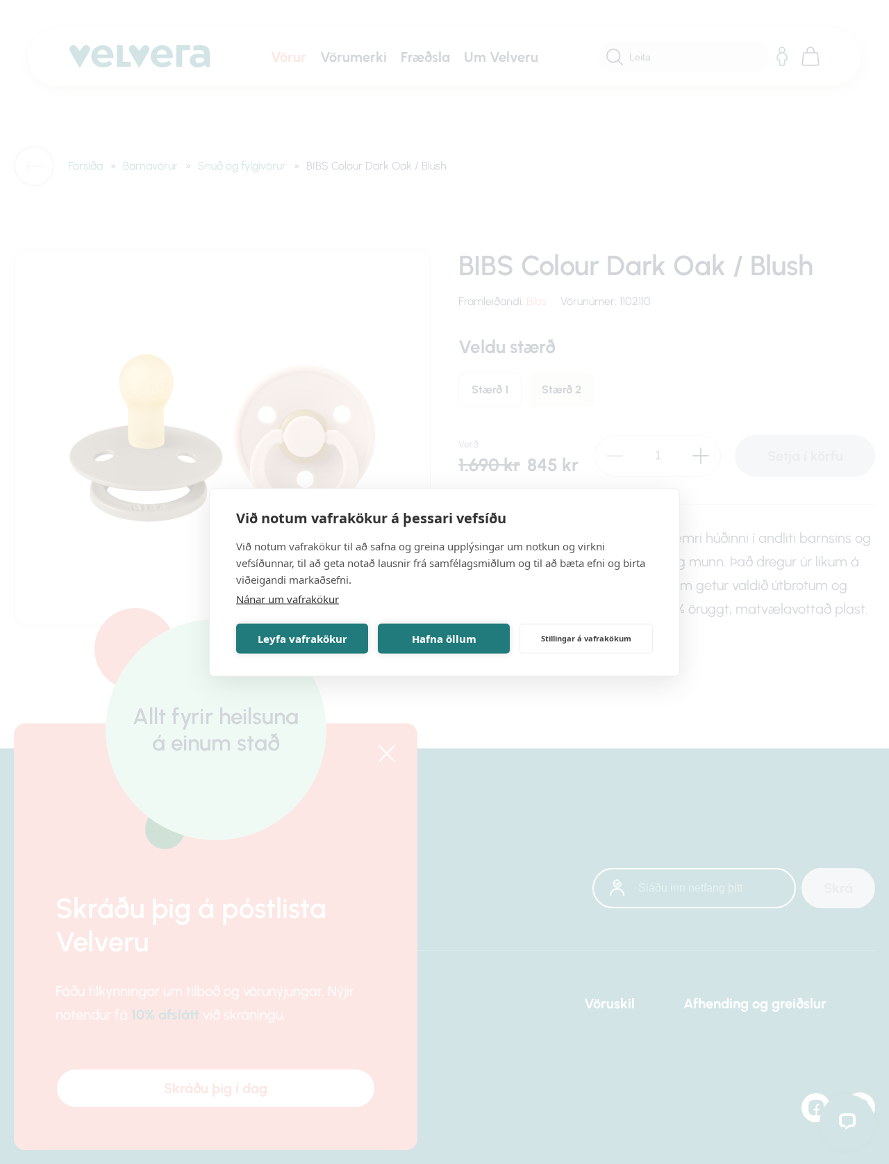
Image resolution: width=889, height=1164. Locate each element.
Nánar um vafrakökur (287, 598)
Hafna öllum (444, 639)
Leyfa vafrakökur (302, 639)
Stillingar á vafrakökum (586, 638)
